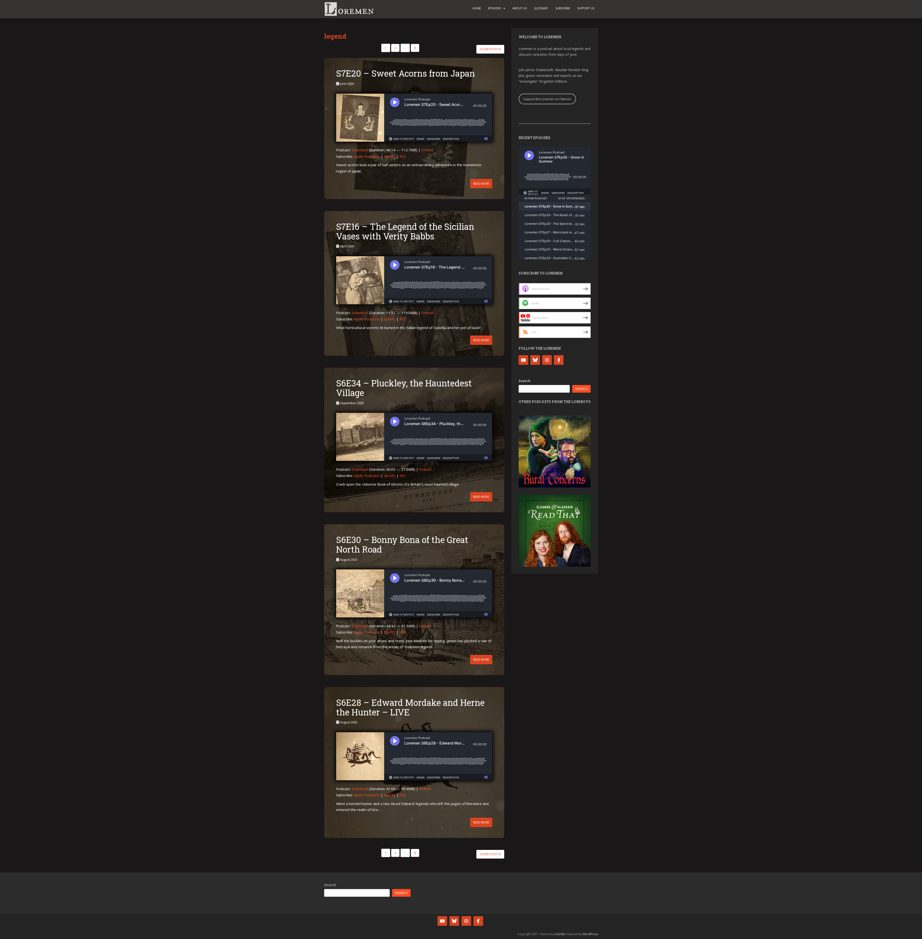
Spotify (389, 156)
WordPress (590, 934)
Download (360, 149)
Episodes (494, 8)
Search (524, 380)
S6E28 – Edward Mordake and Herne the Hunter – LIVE (410, 707)
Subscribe (562, 8)
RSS (403, 156)
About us (519, 8)
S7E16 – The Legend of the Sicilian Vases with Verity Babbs (405, 231)
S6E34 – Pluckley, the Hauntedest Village (404, 387)
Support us (585, 8)
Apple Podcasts (367, 156)
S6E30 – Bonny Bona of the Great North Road (402, 544)
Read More (481, 184)
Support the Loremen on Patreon (547, 99)
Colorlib (559, 934)
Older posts (489, 49)
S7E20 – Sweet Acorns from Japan (405, 73)
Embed (427, 149)
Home (477, 8)
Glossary (541, 8)
